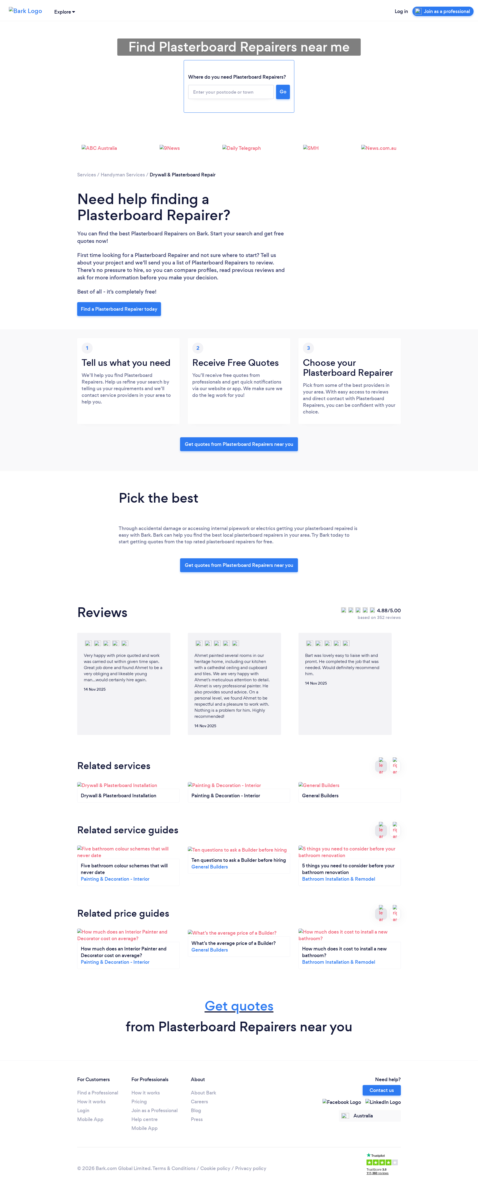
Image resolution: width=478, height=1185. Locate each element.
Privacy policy (250, 1168)
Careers (199, 1101)
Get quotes (239, 1006)
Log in (401, 11)
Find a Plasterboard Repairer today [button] (119, 309)
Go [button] (283, 91)
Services (86, 174)
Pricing (139, 1101)
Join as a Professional (154, 1110)
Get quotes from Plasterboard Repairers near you (239, 444)
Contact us (382, 1090)
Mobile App (90, 1119)
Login (83, 1110)
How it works (91, 1101)
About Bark (203, 1092)
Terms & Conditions (174, 1168)
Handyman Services (123, 174)
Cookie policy (215, 1168)
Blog (196, 1110)
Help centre (144, 1119)
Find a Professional (97, 1092)
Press (197, 1119)
